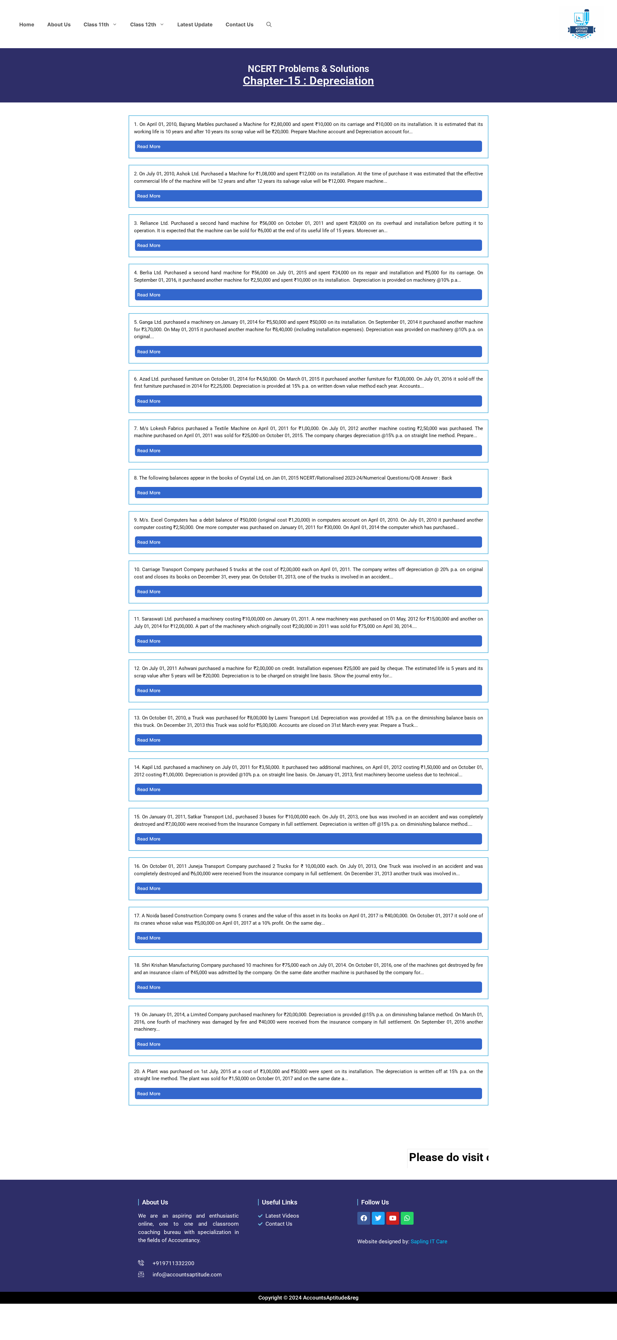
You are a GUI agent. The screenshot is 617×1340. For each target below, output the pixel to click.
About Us (59, 24)
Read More (148, 146)
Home (26, 24)
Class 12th (143, 24)
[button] (269, 24)
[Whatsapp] (407, 1218)
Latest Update (195, 24)
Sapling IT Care (429, 1241)
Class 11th (96, 24)
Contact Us (240, 24)
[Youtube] (392, 1218)
